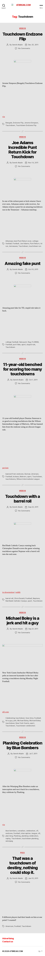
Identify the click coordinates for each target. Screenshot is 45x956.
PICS (22, 853)
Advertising (8, 938)
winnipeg (9, 841)
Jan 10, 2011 (33, 878)
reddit (18, 592)
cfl (37, 831)
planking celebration (30, 836)
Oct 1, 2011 (33, 380)
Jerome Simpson (31, 123)
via (3, 116)
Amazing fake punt (22, 263)
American (9, 926)
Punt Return (34, 243)
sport (23, 344)
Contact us (7, 941)
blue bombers (11, 831)
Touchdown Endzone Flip (23, 36)
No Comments (24, 48)
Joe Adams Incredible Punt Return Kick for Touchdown (22, 149)
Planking (17, 836)
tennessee (13, 246)
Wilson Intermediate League (27, 479)
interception (26, 833)
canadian (21, 831)
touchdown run (35, 246)
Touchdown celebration (25, 726)
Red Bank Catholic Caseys (16, 601)
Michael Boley (23, 720)
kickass (16, 476)
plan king (9, 836)
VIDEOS (22, 28)
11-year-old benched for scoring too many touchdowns (22, 369)
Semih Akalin (17, 45)
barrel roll (9, 598)
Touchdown (10, 125)
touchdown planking (30, 838)
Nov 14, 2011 (33, 163)
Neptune (36, 598)
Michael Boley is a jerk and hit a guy (22, 620)
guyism (5, 468)
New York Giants (22, 723)
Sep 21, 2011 (33, 629)
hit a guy (9, 720)
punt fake (17, 344)
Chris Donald (19, 598)
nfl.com (5, 712)
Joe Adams (24, 243)
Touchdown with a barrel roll (22, 499)
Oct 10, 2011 (33, 269)
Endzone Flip (18, 123)
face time (29, 718)
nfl (39, 833)
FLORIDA (35, 342)
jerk (14, 720)
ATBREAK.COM (16, 951)
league (34, 833)
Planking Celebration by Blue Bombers (22, 745)
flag (29, 342)
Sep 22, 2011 (33, 507)
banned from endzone (15, 474)
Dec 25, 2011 (33, 45)
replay (8, 838)
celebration (30, 831)
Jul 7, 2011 (33, 753)
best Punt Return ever (22, 241)
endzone (9, 833)
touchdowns (11, 479)
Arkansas (9, 241)
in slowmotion (8, 592)
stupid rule (31, 344)
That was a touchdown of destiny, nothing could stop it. (22, 865)
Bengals (9, 123)
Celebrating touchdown (15, 718)
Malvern (23, 476)
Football (16, 243)
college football (12, 342)
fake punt (23, 342)
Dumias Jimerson (31, 474)
